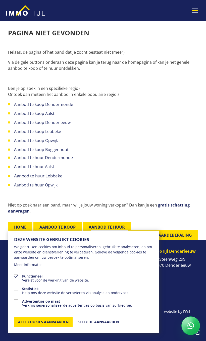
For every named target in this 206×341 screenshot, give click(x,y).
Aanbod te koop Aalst (34, 113)
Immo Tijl (25, 10)
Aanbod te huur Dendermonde (43, 157)
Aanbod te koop (57, 227)
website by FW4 (177, 311)
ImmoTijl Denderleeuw (173, 251)
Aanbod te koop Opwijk (36, 140)
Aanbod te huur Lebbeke (38, 176)
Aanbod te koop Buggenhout (41, 149)
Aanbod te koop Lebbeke (37, 131)
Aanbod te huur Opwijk (36, 185)
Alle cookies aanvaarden (43, 321)
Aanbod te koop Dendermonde (44, 104)
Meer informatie (27, 264)
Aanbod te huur (107, 227)
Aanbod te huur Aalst (34, 166)
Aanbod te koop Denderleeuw (42, 122)
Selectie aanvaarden (98, 321)
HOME (20, 227)
